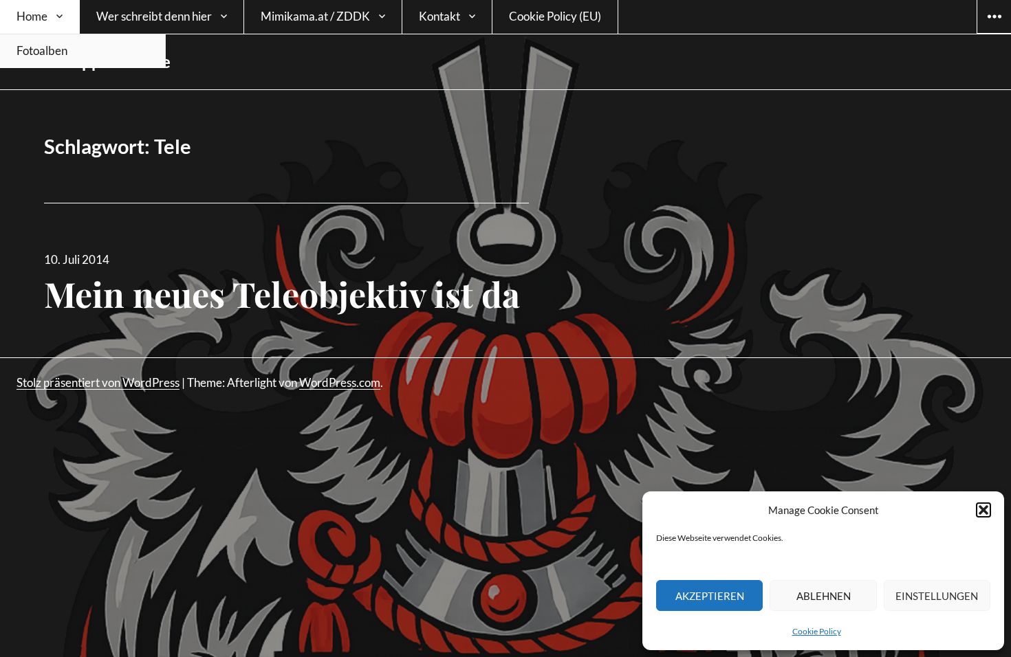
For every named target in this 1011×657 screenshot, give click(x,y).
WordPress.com (339, 382)
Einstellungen (936, 596)
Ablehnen (823, 596)
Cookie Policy (816, 631)
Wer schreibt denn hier (154, 16)
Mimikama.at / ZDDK (315, 16)
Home (32, 16)
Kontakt (439, 16)
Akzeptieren (709, 596)
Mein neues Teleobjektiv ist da (282, 294)
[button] (983, 510)
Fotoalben (42, 50)
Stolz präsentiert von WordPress (98, 382)
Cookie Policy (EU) (555, 16)
